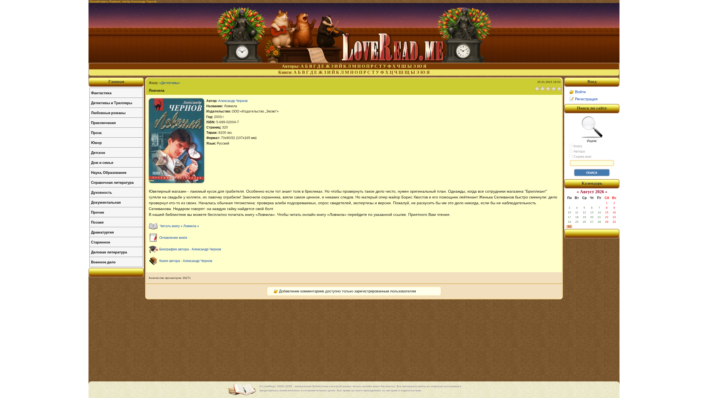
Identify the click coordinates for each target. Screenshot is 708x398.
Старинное (100, 242)
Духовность (101, 192)
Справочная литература (112, 182)
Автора (579, 151)
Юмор (96, 142)
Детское (98, 152)
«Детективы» (169, 83)
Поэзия (97, 222)
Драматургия (102, 232)
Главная (116, 81)
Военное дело (103, 262)
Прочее (97, 212)
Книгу (577, 146)
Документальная (106, 202)
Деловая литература (109, 252)
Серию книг (582, 157)
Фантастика (101, 92)
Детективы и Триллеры (111, 102)
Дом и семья (102, 162)
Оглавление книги (173, 238)
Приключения (103, 122)
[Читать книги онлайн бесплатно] (354, 61)
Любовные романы (108, 112)
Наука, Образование (108, 172)
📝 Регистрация (583, 99)
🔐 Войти (577, 92)
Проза (96, 132)
